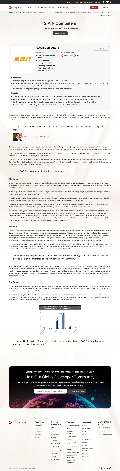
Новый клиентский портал (86, 2)
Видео (102, 12)
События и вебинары (73, 425)
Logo (83, 460)
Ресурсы (66, 7)
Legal (83, 453)
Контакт (97, 2)
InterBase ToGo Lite (56, 447)
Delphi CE (53, 428)
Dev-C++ (53, 437)
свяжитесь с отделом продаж (88, 449)
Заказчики (95, 12)
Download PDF (60, 33)
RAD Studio (38, 425)
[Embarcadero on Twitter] (104, 468)
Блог (59, 7)
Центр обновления (72, 2)
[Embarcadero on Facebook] (99, 468)
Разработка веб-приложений (71, 461)
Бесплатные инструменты (46, 7)
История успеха (71, 436)
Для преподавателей (73, 452)
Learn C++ (85, 434)
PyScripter (53, 456)
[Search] (104, 2)
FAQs (107, 12)
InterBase (38, 434)
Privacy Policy (86, 456)
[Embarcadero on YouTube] (101, 468)
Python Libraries (55, 459)
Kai (36, 441)
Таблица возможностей (84, 12)
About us (84, 442)
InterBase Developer (56, 450)
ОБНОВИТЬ (105, 7)
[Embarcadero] (16, 7)
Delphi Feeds (86, 428)
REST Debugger (55, 443)
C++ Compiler (55, 434)
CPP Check (54, 440)
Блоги (84, 425)
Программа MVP (71, 443)
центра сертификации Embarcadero (73, 456)
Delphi (37, 428)
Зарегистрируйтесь (77, 391)
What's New (58, 12)
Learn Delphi (85, 431)
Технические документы (70, 432)
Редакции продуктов (69, 12)
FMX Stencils (54, 453)
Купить (94, 7)
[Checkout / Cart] (107, 2)
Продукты (29, 7)
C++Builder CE (55, 431)
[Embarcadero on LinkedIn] (107, 468)
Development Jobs (72, 446)
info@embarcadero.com (104, 434)
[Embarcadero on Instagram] (110, 468)
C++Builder (38, 431)
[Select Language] (110, 2)
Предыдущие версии (105, 15)
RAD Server (38, 437)
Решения (69, 449)
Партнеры (69, 439)
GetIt (74, 7)
